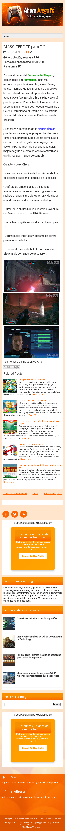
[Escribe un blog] (8, 367)
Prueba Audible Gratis (33, 556)
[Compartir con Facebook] (15, 367)
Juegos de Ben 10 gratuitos (32, 380)
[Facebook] (6, 517)
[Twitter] (15, 517)
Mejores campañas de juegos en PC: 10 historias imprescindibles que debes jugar (38, 674)
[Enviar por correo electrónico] (5, 367)
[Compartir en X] (11, 367)
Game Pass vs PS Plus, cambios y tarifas (37, 618)
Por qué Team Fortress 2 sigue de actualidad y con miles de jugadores (39, 656)
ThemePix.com (29, 822)
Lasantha (55, 822)
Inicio (35, 493)
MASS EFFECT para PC (24, 47)
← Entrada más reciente (15, 493)
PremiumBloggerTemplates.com (32, 825)
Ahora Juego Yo (25, 819)
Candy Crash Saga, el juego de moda (36, 400)
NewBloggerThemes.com (32, 827)
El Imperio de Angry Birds (31, 444)
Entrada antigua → (53, 493)
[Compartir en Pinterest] (18, 367)
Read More (38, 394)
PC (27, 52)
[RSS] (23, 517)
